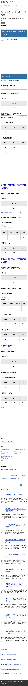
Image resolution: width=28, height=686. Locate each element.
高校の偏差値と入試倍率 (14, 495)
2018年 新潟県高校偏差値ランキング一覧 (11, 212)
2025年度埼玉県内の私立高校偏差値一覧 (11, 664)
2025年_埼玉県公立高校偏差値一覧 (10, 669)
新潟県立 (11, 469)
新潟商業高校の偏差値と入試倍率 (11, 478)
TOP (7, 5)
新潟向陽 (6, 469)
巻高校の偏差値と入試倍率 (18, 475)
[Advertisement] (14, 58)
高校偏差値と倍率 (7, 2)
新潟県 (2, 23)
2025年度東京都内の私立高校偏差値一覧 (11, 674)
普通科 (15, 469)
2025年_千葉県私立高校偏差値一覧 (10, 654)
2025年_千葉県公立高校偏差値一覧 (10, 659)
